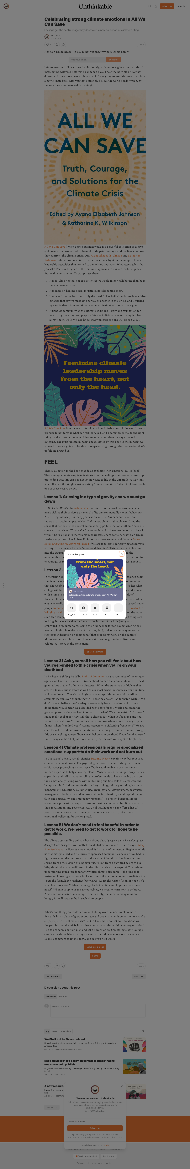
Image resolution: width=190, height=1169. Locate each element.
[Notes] (106, 607)
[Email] (95, 607)
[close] (121, 554)
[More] (118, 607)
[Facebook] (83, 607)
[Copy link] (71, 607)
